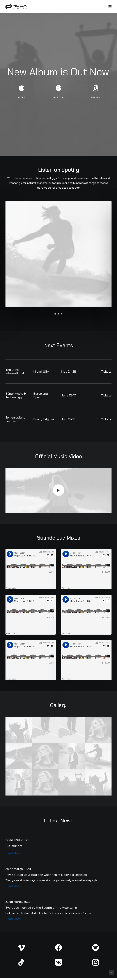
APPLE (21, 97)
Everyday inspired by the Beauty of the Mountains (41, 908)
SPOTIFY (58, 97)
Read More (13, 853)
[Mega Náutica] (16, 6)
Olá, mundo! (13, 846)
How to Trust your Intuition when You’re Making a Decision (46, 875)
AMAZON (95, 97)
